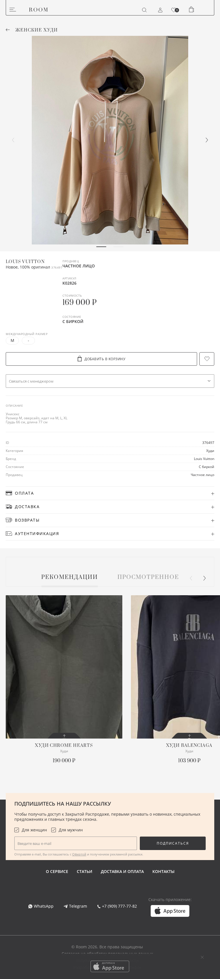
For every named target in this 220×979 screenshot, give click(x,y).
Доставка (27, 506)
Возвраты (27, 520)
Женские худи (36, 30)
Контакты (163, 871)
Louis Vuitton (25, 262)
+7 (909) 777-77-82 (119, 906)
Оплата (24, 493)
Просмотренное (148, 577)
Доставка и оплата (122, 871)
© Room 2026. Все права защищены (107, 946)
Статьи (84, 871)
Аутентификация (37, 533)
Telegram (78, 906)
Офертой (79, 854)
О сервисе (57, 871)
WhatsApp (44, 906)
